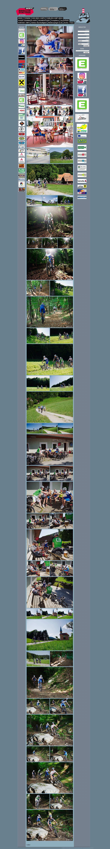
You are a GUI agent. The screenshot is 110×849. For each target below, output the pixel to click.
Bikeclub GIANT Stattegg (33, 25)
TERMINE (27, 18)
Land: (88, 42)
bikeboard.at (90, 847)
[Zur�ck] (28, 844)
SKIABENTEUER (44, 20)
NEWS (20, 18)
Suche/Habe (64, 20)
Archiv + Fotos (69, 22)
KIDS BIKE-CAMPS (38, 18)
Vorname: (87, 30)
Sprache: (87, 39)
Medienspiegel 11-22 (55, 22)
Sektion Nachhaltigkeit (39, 22)
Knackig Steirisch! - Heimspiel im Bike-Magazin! (46, 25)
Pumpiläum (55, 20)
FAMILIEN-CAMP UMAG (54, 18)
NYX (81, 847)
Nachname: (87, 33)
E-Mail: (87, 36)
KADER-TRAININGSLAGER (27, 20)
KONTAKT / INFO (24, 22)
